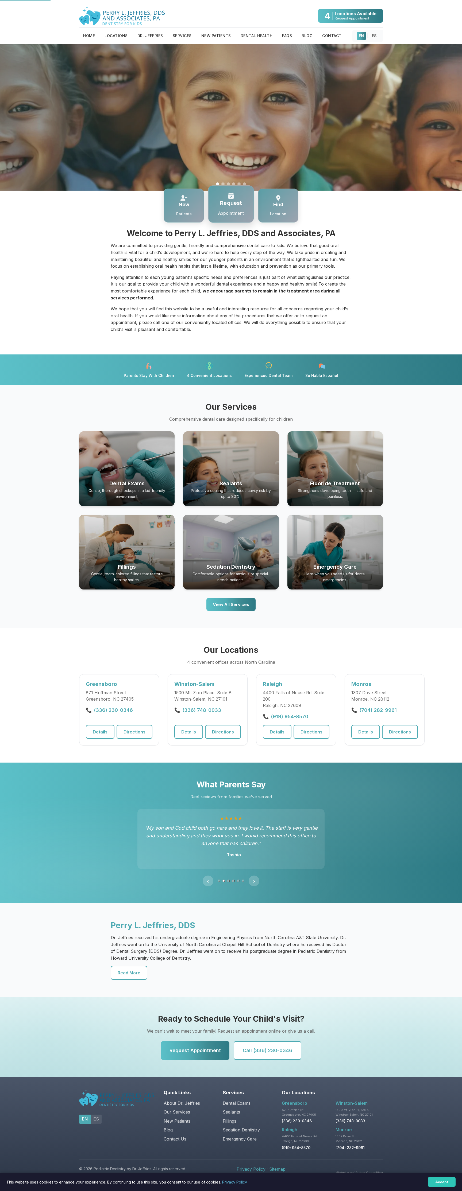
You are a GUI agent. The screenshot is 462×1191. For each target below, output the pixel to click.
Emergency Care (240, 1132)
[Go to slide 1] (217, 184)
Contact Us (175, 1132)
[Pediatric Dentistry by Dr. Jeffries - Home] (122, 15)
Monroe (344, 1122)
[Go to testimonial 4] (233, 874)
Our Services (177, 1105)
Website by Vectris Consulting (359, 1166)
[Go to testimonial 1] (219, 874)
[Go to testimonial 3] (228, 874)
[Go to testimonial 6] (243, 874)
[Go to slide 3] (228, 184)
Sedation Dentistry (241, 1123)
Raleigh (289, 1122)
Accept (441, 1182)
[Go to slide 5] (239, 184)
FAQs (287, 35)
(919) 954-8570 (289, 716)
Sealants (231, 1105)
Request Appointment (195, 1043)
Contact (332, 35)
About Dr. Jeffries (182, 1096)
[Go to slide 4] (233, 184)
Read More (129, 966)
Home (89, 35)
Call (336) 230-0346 (267, 1043)
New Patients (216, 35)
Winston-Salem (352, 1096)
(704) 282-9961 (378, 710)
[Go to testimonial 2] (223, 874)
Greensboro (294, 1096)
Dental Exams (237, 1096)
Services (182, 35)
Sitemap (277, 1162)
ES (374, 35)
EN (361, 35)
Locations (116, 35)
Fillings (229, 1114)
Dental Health (257, 35)
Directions (134, 732)
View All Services (231, 604)
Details (100, 732)
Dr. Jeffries (150, 35)
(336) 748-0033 (201, 710)
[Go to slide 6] (244, 184)
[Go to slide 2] (223, 184)
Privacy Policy (251, 1162)
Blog (307, 35)
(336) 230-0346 (113, 710)
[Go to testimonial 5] (238, 874)
